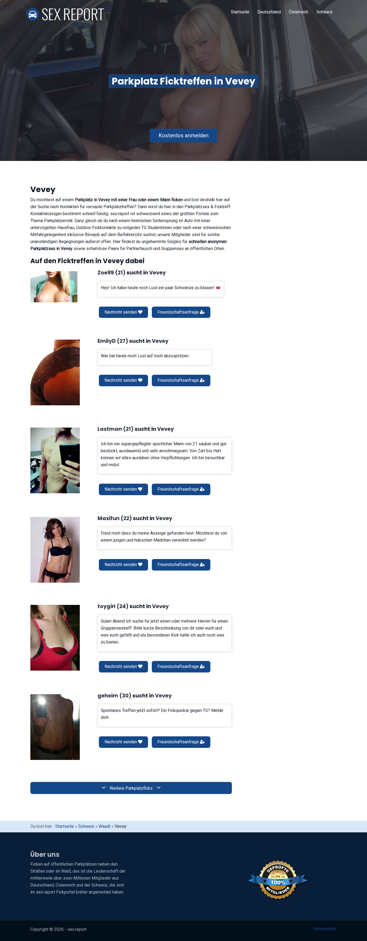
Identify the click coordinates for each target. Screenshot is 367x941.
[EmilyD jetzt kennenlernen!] (55, 372)
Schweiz (324, 11)
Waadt (104, 826)
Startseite (240, 11)
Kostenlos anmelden (183, 135)
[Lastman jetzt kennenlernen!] (55, 460)
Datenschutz (325, 928)
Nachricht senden (121, 312)
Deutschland (269, 11)
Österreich (298, 11)
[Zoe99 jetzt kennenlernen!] (53, 286)
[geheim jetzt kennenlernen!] (55, 727)
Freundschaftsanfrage (178, 312)
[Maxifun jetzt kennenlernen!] (55, 550)
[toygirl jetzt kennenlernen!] (55, 638)
